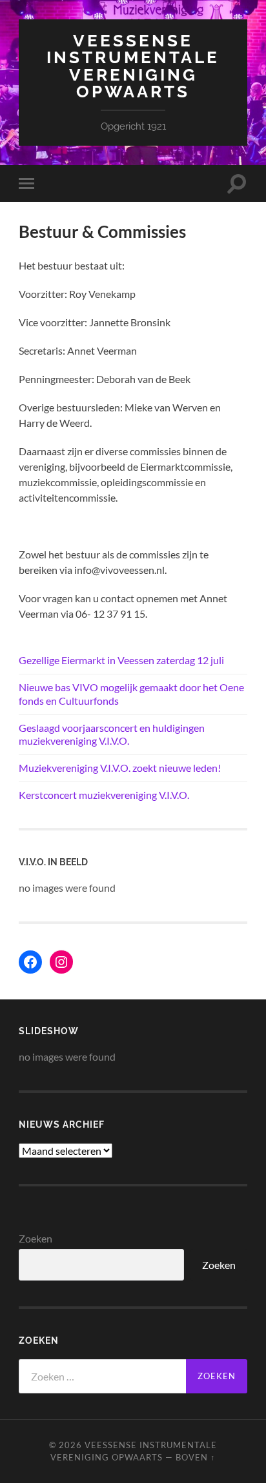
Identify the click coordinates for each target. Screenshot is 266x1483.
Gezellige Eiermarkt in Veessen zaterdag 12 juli (121, 660)
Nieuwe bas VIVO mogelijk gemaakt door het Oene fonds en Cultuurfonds (131, 694)
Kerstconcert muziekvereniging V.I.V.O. (104, 795)
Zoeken (35, 1238)
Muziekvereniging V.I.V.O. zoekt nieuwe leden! (120, 767)
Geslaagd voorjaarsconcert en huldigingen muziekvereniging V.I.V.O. (112, 734)
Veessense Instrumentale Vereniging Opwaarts (133, 65)
